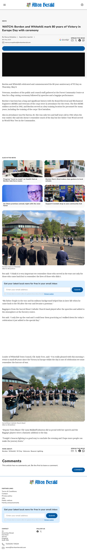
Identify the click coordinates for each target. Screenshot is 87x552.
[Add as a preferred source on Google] (64, 39)
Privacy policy (7, 496)
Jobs (3, 498)
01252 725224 (13, 544)
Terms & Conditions (9, 491)
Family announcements (10, 503)
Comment (78, 470)
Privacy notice (49, 294)
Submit (77, 289)
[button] (4, 5)
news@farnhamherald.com (16, 547)
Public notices (7, 500)
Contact (5, 494)
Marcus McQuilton (10, 37)
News (4, 21)
